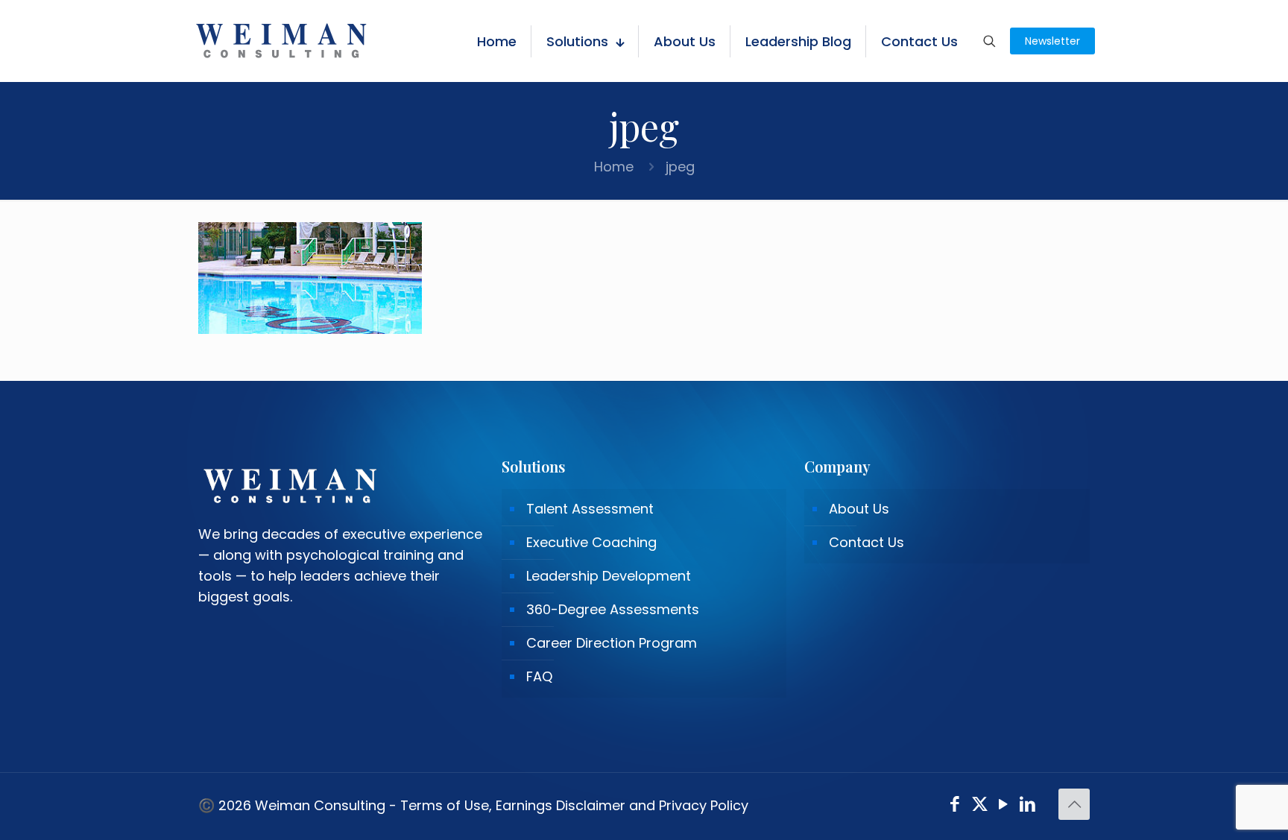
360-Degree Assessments (612, 609)
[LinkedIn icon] (1028, 806)
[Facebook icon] (955, 806)
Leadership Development (608, 575)
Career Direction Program (611, 643)
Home (614, 166)
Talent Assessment (590, 508)
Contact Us (866, 542)
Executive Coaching (591, 542)
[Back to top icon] (1074, 804)
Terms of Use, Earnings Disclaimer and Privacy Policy (574, 805)
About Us (859, 508)
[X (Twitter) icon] (979, 806)
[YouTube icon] (1003, 806)
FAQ (539, 676)
